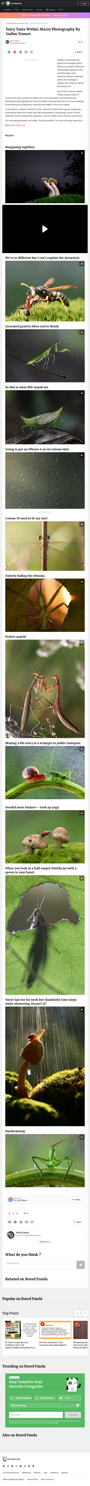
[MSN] (29, 1466)
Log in (84, 3)
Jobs (45, 1473)
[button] (78, 1313)
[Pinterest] (12, 1466)
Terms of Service (47, 1479)
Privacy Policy (32, 1479)
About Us (37, 1473)
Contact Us (54, 1473)
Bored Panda (11, 1459)
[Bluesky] (21, 1466)
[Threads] (25, 1466)
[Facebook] (4, 1466)
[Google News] (33, 1466)
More (60, 10)
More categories (18, 1405)
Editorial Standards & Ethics (13, 1479)
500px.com (20, 125)
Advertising (26, 1473)
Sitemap (64, 1473)
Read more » (45, 1241)
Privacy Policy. (55, 1423)
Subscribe (73, 1415)
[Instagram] (8, 1466)
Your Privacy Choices (11, 1473)
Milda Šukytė (14, 41)
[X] (16, 1466)
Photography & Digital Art (17, 23)
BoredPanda (14, 3)
